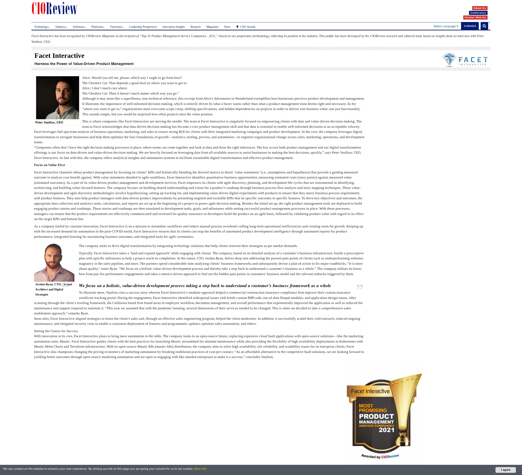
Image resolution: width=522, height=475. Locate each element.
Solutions (78, 26)
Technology (41, 26)
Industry (60, 26)
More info (200, 468)
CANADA (470, 26)
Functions (116, 26)
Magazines (212, 26)
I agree (505, 469)
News (227, 26)
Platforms (97, 26)
